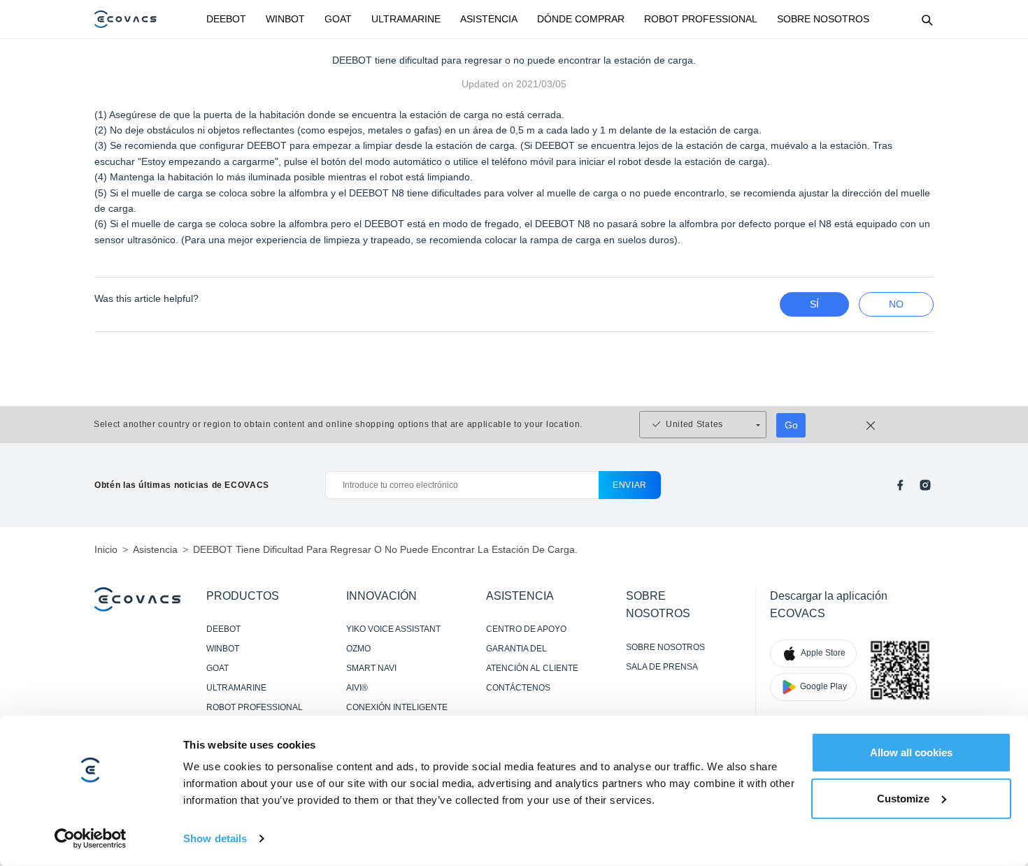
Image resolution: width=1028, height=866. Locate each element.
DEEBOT (226, 18)
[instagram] (925, 485)
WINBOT (285, 18)
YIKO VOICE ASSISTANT (393, 629)
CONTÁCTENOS (518, 688)
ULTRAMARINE (406, 18)
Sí (814, 304)
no (896, 304)
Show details (215, 838)
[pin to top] (999, 672)
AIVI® (357, 688)
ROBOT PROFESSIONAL (700, 18)
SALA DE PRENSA (662, 667)
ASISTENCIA (488, 18)
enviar (630, 485)
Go (791, 425)
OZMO (358, 649)
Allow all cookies (911, 752)
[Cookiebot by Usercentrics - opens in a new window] (90, 838)
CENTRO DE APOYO (526, 629)
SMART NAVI (371, 668)
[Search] (927, 20)
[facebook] (900, 485)
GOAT (338, 18)
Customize (903, 798)
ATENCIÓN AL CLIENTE (532, 668)
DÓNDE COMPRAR (580, 18)
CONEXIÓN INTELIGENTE (397, 707)
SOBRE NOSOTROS (823, 18)
